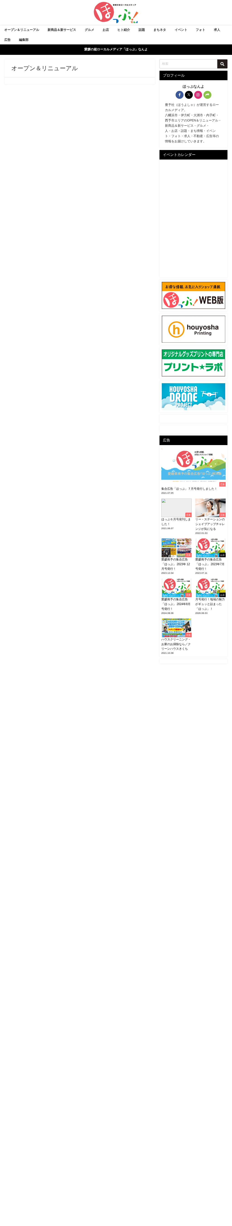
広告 (7, 39)
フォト (200, 29)
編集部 (24, 39)
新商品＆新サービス (62, 29)
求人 (217, 29)
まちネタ (159, 29)
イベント (181, 29)
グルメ (89, 29)
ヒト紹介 (123, 29)
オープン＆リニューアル (21, 29)
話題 (142, 29)
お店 (106, 29)
